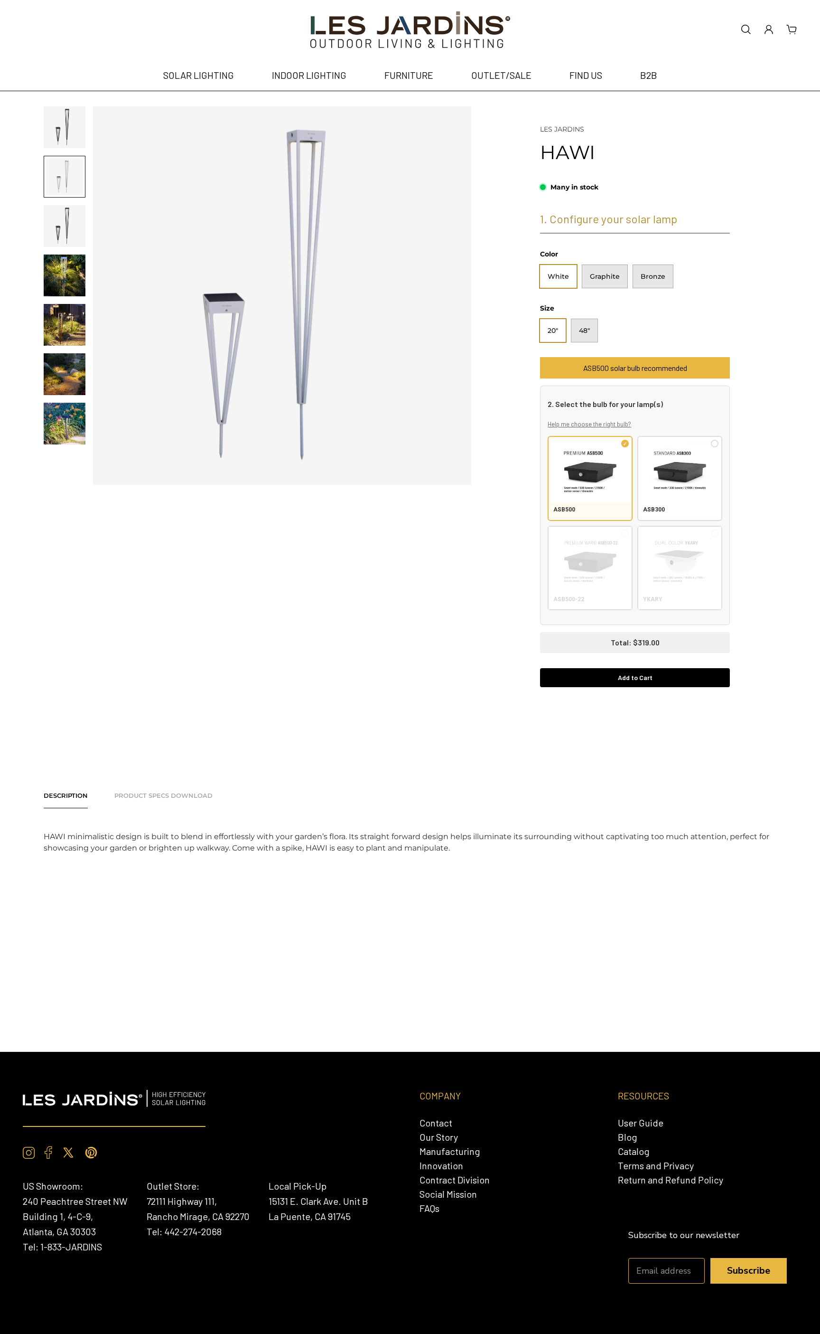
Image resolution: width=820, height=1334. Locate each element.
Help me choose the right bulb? (589, 424)
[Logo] (410, 29)
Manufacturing (449, 1151)
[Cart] (791, 29)
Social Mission (448, 1194)
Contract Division (454, 1179)
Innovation (441, 1165)
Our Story (438, 1137)
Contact (435, 1122)
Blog (627, 1137)
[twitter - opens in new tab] (68, 1152)
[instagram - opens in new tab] (29, 1152)
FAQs (429, 1208)
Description (66, 795)
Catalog (634, 1151)
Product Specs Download (163, 795)
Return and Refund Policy (670, 1179)
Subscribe (748, 1270)
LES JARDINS (562, 129)
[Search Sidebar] (746, 29)
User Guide (640, 1122)
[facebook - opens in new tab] (48, 1152)
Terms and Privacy (656, 1165)
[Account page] (768, 29)
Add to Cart (635, 677)
